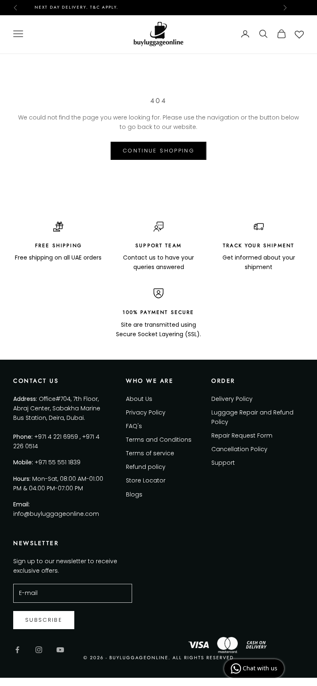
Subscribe (43, 620)
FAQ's (134, 426)
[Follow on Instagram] (39, 650)
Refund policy (146, 467)
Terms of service (150, 453)
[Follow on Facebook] (17, 650)
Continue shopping (158, 151)
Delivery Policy (232, 399)
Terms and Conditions (159, 439)
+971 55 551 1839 (57, 462)
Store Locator (146, 480)
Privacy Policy (146, 412)
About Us (139, 399)
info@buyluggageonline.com (56, 514)
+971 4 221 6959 (56, 437)
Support (223, 463)
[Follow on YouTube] (60, 650)
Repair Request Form (241, 435)
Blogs (134, 494)
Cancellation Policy (239, 449)
